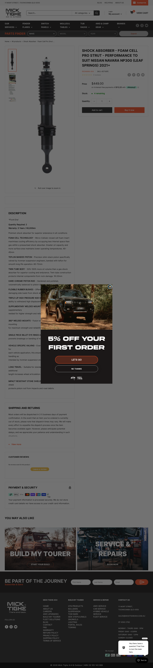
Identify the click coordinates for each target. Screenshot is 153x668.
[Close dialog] (110, 287)
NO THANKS (76, 369)
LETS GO (76, 359)
